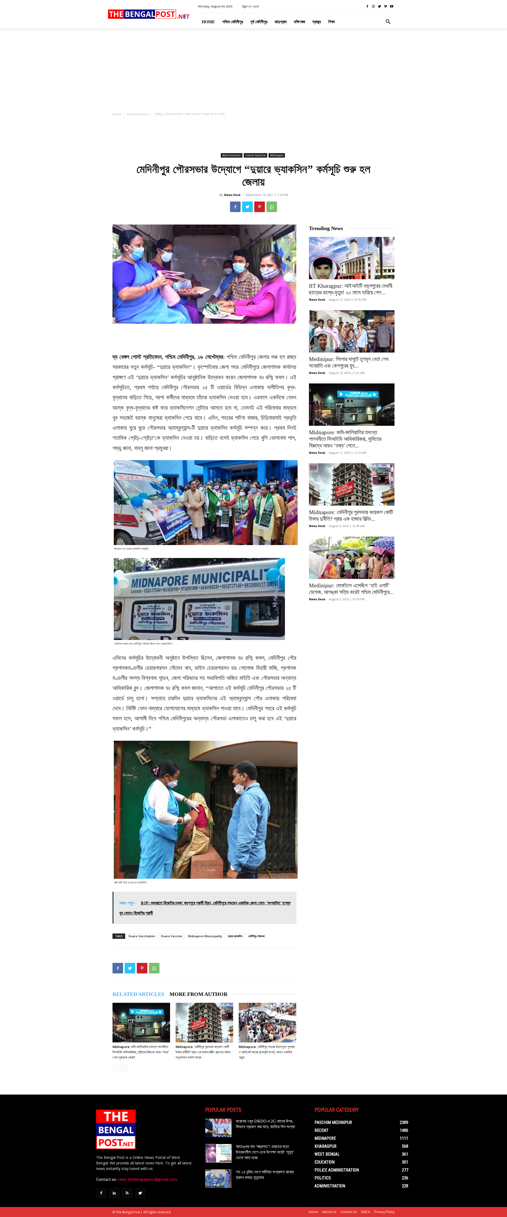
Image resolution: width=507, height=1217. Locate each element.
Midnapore (276, 155)
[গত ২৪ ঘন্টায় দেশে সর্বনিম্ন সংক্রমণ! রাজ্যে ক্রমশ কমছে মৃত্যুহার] (218, 1178)
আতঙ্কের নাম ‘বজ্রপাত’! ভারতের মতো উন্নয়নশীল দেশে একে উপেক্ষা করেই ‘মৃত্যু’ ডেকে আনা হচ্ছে (265, 1152)
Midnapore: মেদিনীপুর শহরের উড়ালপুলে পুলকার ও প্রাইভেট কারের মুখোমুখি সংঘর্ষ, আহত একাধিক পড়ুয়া (267, 1052)
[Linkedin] (114, 1193)
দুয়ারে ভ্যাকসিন (235, 936)
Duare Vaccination (142, 936)
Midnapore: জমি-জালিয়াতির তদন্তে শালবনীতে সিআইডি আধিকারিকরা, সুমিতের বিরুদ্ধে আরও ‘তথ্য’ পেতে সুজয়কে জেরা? (140, 1052)
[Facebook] (367, 6)
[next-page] (124, 1068)
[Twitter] (380, 6)
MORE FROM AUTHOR (198, 994)
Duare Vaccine (171, 936)
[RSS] (127, 1193)
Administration (138, 114)
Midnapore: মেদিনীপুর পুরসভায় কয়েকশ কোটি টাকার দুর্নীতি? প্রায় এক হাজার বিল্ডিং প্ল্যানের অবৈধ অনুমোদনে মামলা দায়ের (203, 1052)
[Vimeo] (385, 6)
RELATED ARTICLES (138, 994)
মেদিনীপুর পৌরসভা (256, 936)
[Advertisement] (253, 72)
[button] (388, 22)
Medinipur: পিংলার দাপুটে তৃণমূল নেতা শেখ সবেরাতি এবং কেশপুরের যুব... (348, 362)
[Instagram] (373, 6)
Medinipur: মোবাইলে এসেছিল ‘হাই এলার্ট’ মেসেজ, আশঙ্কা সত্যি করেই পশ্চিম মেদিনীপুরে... (351, 588)
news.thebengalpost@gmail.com (147, 1179)
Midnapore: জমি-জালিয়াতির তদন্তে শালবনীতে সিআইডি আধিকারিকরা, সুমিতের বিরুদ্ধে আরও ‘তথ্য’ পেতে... (345, 439)
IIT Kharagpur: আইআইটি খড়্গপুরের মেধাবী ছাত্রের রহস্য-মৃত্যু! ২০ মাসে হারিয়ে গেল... (350, 289)
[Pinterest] (259, 207)
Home (117, 114)
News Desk (232, 195)
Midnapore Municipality (205, 936)
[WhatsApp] (271, 207)
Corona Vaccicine (255, 155)
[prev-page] (115, 1068)
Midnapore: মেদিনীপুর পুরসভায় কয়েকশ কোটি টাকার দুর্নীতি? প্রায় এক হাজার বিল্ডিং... (351, 515)
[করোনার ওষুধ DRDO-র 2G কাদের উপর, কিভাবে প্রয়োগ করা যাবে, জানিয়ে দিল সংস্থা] (218, 1128)
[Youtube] (391, 6)
